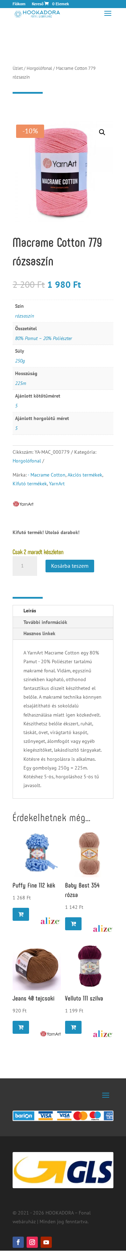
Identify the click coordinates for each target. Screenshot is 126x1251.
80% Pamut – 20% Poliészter (43, 338)
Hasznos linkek (39, 633)
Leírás (29, 610)
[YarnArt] (50, 1033)
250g (20, 361)
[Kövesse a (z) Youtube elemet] (46, 1242)
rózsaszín (24, 316)
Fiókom (19, 4)
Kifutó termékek (30, 483)
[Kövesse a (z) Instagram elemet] (32, 1242)
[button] (102, 132)
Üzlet (18, 68)
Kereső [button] (37, 4)
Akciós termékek (85, 475)
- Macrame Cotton (46, 475)
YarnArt (57, 483)
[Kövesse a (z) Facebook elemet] (18, 1242)
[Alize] (50, 920)
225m (20, 383)
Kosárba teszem (70, 565)
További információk (45, 622)
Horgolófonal (39, 68)
